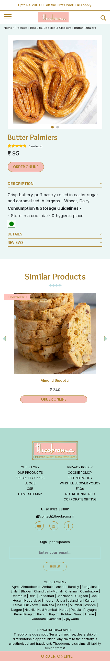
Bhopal (26, 591)
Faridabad (46, 596)
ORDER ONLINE (26, 166)
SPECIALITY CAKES (30, 478)
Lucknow (31, 605)
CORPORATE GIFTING (80, 499)
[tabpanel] (55, 82)
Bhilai (14, 591)
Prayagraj (90, 610)
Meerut (62, 605)
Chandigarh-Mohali (48, 591)
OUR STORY (30, 467)
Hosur (17, 600)
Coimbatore (89, 591)
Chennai (71, 591)
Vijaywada (71, 619)
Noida (63, 610)
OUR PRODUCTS (30, 472)
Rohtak (66, 614)
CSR (30, 489)
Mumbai (76, 605)
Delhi (32, 596)
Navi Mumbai (47, 610)
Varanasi (54, 619)
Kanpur (90, 600)
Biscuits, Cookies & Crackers (51, 28)
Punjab (29, 614)
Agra (15, 587)
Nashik (30, 610)
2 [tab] (58, 127)
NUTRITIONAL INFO (80, 494)
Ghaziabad (65, 596)
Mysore (90, 605)
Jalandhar (75, 600)
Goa (94, 596)
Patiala (76, 610)
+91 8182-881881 (56, 509)
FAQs (80, 489)
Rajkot (54, 614)
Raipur (42, 614)
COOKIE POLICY (80, 472)
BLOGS (30, 483)
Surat (78, 614)
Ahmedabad (30, 587)
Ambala (47, 587)
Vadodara (38, 619)
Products (21, 28)
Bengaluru (89, 587)
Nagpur (16, 610)
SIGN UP (55, 566)
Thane (89, 614)
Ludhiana (47, 605)
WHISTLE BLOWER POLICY (80, 483)
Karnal (17, 605)
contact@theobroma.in (57, 516)
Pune (18, 614)
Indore (48, 600)
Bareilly (73, 587)
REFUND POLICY (80, 478)
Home (8, 28)
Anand (60, 587)
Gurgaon (81, 596)
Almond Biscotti (55, 380)
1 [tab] (53, 127)
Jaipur (60, 600)
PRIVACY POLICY (80, 467)
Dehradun (19, 596)
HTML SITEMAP (30, 494)
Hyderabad (32, 600)
